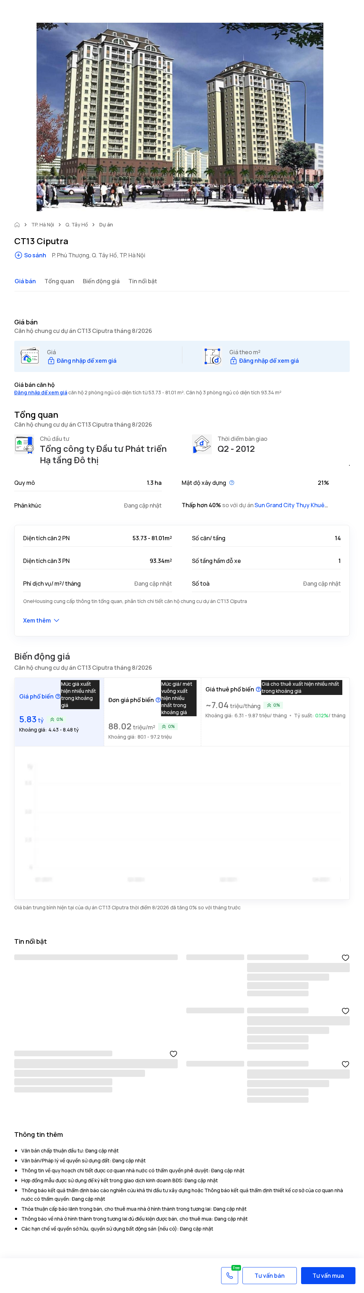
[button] (82, 360)
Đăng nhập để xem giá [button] (40, 392)
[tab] (59, 712)
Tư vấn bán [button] (270, 1276)
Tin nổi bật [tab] (142, 281)
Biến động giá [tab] (101, 281)
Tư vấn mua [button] (328, 1276)
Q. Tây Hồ (76, 224)
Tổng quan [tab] (59, 281)
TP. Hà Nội (42, 224)
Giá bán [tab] (25, 281)
